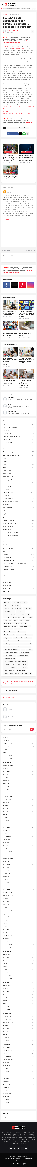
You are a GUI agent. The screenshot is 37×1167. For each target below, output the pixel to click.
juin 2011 (18, 994)
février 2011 (18, 1007)
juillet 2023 (18, 771)
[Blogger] (14, 290)
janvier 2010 (18, 1047)
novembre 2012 (18, 948)
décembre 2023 (18, 756)
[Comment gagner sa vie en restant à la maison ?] (26, 325)
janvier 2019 (18, 889)
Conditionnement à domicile (18, 436)
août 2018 (18, 898)
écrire (18, 467)
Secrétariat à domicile (18, 545)
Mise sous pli (18, 529)
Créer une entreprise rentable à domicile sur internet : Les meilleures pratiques (26, 158)
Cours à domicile (18, 443)
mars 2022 (18, 821)
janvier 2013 (18, 942)
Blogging (18, 430)
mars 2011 (18, 1004)
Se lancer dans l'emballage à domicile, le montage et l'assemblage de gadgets (10, 361)
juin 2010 (18, 1031)
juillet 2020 (18, 864)
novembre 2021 (18, 833)
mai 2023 (18, 777)
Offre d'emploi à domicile (18, 535)
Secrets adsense (18, 548)
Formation (18, 489)
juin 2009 (18, 1069)
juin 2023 (18, 774)
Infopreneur (18, 504)
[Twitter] (20, 133)
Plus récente (6, 250)
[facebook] (10, 1148)
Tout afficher (30, 142)
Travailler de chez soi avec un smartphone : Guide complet (10, 313)
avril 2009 (18, 1075)
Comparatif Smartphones (10, 260)
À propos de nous (21, 1156)
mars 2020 (18, 870)
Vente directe (18, 582)
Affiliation (18, 424)
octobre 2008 (18, 1093)
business (10, 191)
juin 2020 (18, 867)
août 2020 (18, 861)
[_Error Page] (22, 289)
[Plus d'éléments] (27, 133)
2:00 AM (9, 192)
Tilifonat (18, 1161)
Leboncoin (18, 511)
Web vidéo (18, 591)
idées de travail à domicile (18, 501)
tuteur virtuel (18, 576)
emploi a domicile (18, 483)
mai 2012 (18, 963)
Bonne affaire (18, 433)
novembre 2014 (18, 939)
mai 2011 (18, 997)
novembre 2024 (18, 743)
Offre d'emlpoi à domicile (18, 532)
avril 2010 (18, 1038)
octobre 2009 (18, 1056)
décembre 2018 (18, 892)
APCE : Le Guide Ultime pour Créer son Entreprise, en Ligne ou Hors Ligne (10, 158)
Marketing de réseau (18, 520)
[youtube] (18, 1148)
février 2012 (18, 969)
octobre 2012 (18, 951)
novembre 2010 (18, 1016)
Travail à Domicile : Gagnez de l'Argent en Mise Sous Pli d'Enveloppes (26, 383)
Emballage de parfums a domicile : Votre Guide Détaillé (10, 382)
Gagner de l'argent (18, 492)
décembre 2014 (18, 935)
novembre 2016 (18, 926)
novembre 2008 (18, 1090)
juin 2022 (18, 811)
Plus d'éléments (12, 709)
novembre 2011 (18, 979)
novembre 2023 (18, 759)
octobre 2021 (18, 836)
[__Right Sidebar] (14, 289)
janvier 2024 (18, 753)
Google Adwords (18, 498)
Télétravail (18, 554)
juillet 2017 (18, 917)
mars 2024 (18, 746)
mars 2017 (18, 923)
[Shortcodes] (30, 290)
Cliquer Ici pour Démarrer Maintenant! (17, 41)
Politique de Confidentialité (13, 1159)
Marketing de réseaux (18, 523)
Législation (18, 514)
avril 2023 (18, 780)
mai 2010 (18, 1035)
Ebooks (18, 461)
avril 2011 (18, 1000)
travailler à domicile (18, 48)
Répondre (6, 220)
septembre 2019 (18, 877)
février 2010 (18, 1044)
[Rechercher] (34, 4)
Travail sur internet (18, 570)
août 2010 (18, 1025)
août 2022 (18, 805)
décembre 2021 (18, 830)
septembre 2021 (18, 839)
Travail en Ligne (18, 566)
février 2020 (18, 873)
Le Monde (12, 61)
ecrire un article (18, 470)
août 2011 (18, 988)
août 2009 (18, 1062)
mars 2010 (18, 1041)
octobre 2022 (18, 799)
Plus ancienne (30, 250)
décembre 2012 (18, 945)
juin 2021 (18, 846)
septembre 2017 (18, 914)
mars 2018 (18, 904)
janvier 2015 (18, 932)
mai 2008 (18, 1103)
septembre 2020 (18, 858)
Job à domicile (18, 508)
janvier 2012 (18, 973)
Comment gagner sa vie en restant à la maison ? (25, 333)
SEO (18, 551)
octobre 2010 (18, 1019)
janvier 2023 (18, 790)
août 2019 (18, 880)
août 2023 (18, 768)
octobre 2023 (18, 762)
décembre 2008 (18, 1087)
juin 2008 (18, 1100)
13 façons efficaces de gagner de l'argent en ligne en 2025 (10, 333)
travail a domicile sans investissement (18, 563)
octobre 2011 (18, 982)
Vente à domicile (18, 579)
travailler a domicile (18, 573)
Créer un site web (18, 449)
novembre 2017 (18, 911)
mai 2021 (18, 849)
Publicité (18, 542)
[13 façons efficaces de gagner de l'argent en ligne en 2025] (10, 325)
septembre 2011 (18, 985)
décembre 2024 (18, 740)
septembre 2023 (18, 765)
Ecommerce (18, 464)
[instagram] (22, 1148)
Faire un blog (18, 486)
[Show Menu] (2, 4)
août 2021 (18, 842)
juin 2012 (18, 960)
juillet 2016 (18, 929)
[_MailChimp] (30, 289)
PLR (18, 539)
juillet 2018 (18, 901)
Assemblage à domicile (18, 427)
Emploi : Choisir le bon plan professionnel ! (10, 177)
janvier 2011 (18, 1010)
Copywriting (18, 439)
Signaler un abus (10, 697)
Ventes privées (18, 585)
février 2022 (18, 824)
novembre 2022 (18, 796)
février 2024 (18, 749)
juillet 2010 (18, 1028)
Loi (18, 517)
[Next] (35, 9)
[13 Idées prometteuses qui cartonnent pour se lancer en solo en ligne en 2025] (26, 305)
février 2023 (18, 787)
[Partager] (32, 31)
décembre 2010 (18, 1013)
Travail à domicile (23, 128)
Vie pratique (18, 588)
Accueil (5, 14)
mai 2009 (18, 1072)
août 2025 (18, 737)
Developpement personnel (18, 455)
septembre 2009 (18, 1059)
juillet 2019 (18, 883)
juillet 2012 (18, 957)
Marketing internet (18, 526)
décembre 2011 (18, 976)
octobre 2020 (18, 855)
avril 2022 (18, 818)
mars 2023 (18, 784)
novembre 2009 (18, 1053)
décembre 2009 (18, 1050)
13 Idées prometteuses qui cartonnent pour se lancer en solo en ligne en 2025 (26, 314)
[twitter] (14, 1148)
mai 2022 (18, 815)
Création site (18, 446)
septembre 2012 (18, 954)
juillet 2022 (18, 808)
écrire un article (18, 473)
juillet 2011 (18, 991)
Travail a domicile (18, 557)
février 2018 (18, 908)
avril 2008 (18, 1106)
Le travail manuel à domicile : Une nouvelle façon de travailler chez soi (17, 8)
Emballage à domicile (18, 480)
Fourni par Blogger (11, 690)
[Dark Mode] (31, 4)
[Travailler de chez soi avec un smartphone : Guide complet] (10, 305)
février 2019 (18, 886)
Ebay (18, 458)
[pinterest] (26, 1148)
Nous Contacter (27, 1159)
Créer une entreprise (15, 14)
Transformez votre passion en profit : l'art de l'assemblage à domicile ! (26, 360)
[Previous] (33, 9)
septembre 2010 (18, 1022)
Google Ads (18, 495)
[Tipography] (22, 290)
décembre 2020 (18, 852)
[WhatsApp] (24, 133)
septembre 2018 (18, 895)
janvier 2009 (18, 1084)
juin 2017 (18, 920)
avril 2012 (18, 966)
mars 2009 (18, 1078)
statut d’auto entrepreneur (13, 46)
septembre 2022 (18, 802)
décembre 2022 (18, 793)
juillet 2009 (18, 1066)
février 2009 (18, 1081)
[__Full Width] (6, 289)
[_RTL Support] (6, 290)
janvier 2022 (18, 827)
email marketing (18, 477)
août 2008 (18, 1097)
